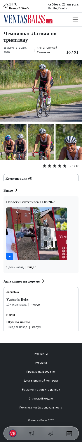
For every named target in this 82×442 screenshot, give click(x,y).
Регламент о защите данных (41, 389)
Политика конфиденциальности (41, 407)
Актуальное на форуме (21, 281)
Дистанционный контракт (41, 380)
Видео (8, 190)
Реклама (41, 363)
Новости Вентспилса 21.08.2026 (30, 201)
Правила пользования (41, 372)
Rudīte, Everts (57, 8)
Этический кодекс (41, 398)
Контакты (41, 354)
